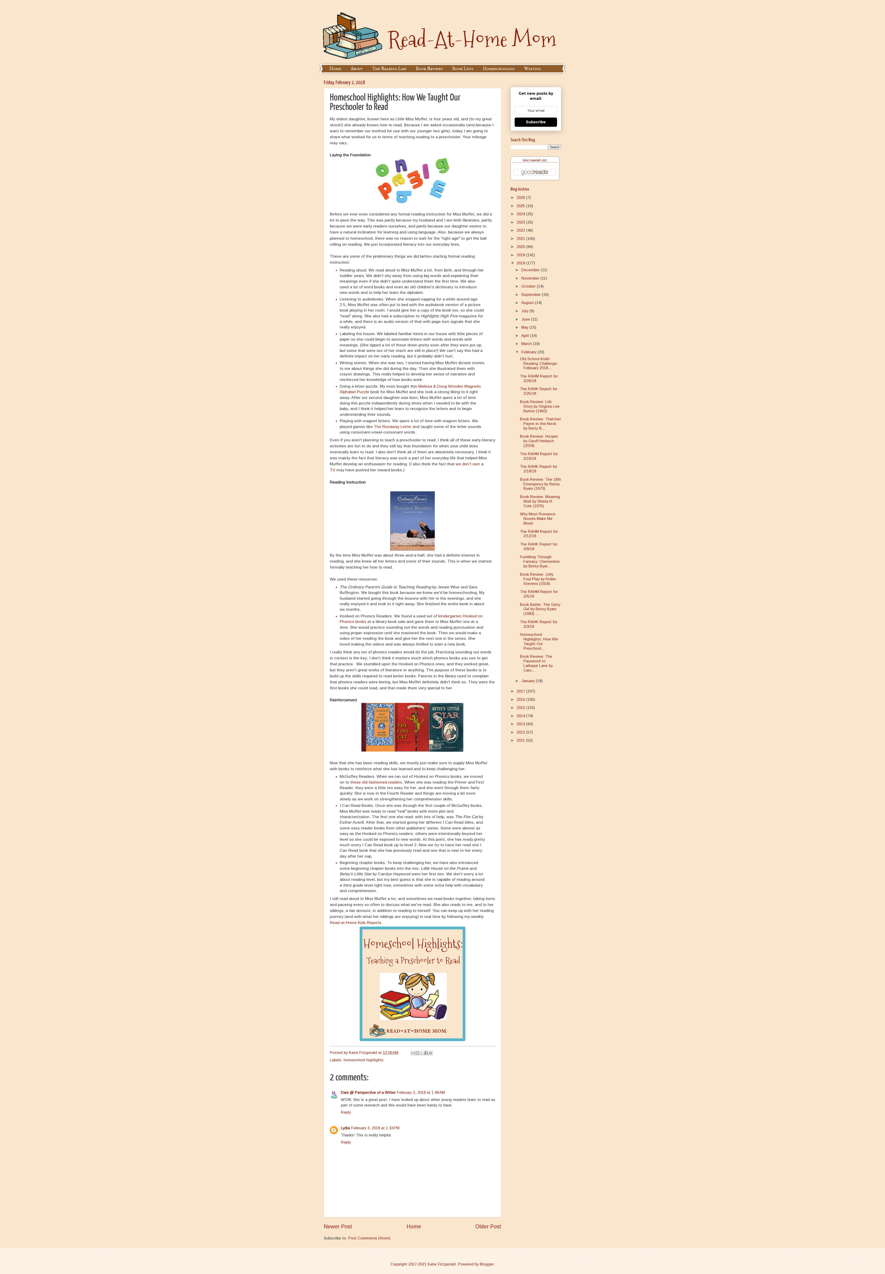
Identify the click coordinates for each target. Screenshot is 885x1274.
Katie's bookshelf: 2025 (535, 160)
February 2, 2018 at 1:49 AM (421, 1092)
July (525, 311)
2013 (521, 724)
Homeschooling (499, 69)
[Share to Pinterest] (430, 1053)
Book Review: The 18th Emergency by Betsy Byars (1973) (540, 484)
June (526, 319)
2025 (521, 206)
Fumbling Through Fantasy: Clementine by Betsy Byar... (540, 561)
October (529, 286)
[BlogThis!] (417, 1053)
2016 (521, 699)
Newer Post (338, 1227)
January (528, 681)
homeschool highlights (364, 1060)
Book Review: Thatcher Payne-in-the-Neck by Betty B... (540, 424)
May (525, 327)
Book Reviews (429, 69)
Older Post (488, 1227)
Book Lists (462, 69)
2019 (521, 255)
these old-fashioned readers (376, 782)
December (531, 270)
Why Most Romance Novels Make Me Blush (537, 518)
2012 (521, 732)
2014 (521, 716)
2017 (521, 691)
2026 (521, 197)
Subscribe (536, 122)
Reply (346, 1112)
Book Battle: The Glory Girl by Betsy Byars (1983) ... (540, 609)
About (357, 69)
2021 (521, 238)
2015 (521, 707)
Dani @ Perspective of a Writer (368, 1092)
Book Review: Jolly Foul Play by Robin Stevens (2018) (538, 579)
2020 (521, 247)
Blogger (486, 1264)
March (527, 344)
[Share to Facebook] (426, 1053)
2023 (521, 222)
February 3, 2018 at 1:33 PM (375, 1128)
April (525, 335)
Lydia (345, 1128)
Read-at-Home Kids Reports (355, 922)
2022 (521, 230)
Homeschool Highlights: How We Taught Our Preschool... (539, 641)
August (528, 303)
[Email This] (413, 1053)
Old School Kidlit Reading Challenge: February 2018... (539, 363)
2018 (521, 263)
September (531, 294)
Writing (532, 69)
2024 (521, 214)
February (529, 352)
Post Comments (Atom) (369, 1238)
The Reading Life (389, 69)
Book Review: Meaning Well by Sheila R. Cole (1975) (540, 501)
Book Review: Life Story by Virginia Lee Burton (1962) (540, 406)
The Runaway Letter (392, 426)
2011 (521, 740)
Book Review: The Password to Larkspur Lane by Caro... (536, 663)
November (530, 278)
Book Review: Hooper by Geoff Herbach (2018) (539, 441)
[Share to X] (421, 1053)
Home (335, 69)
